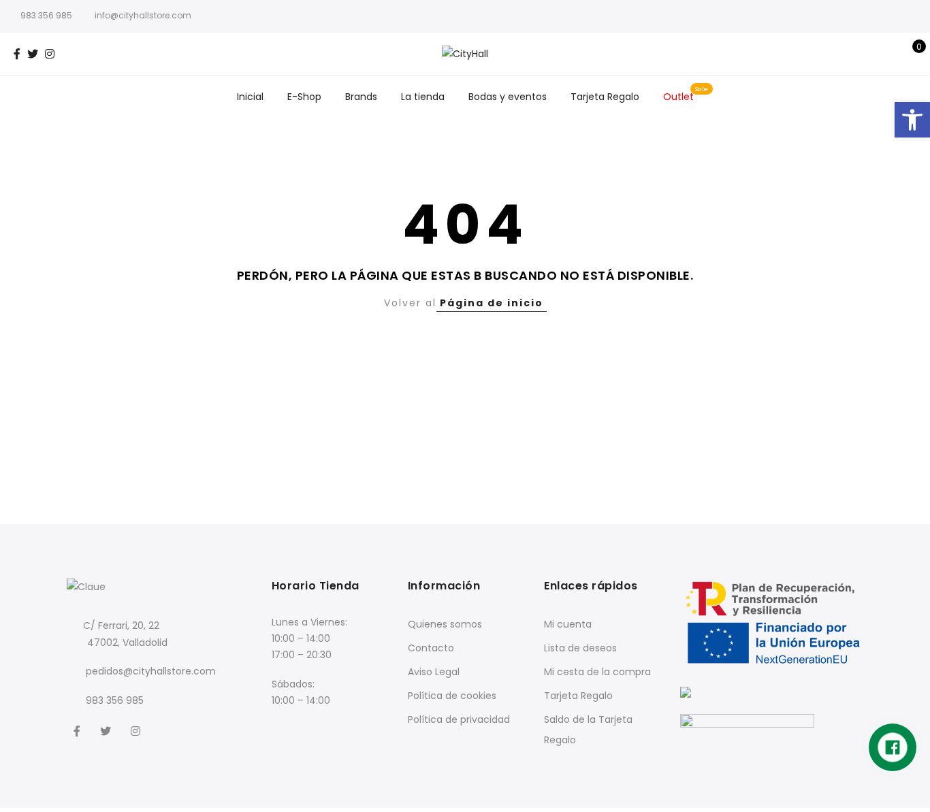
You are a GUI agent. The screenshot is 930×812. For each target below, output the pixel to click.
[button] (912, 119)
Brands (361, 96)
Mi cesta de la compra (597, 672)
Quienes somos (445, 624)
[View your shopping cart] (909, 53)
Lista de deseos (580, 648)
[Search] (867, 53)
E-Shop (304, 96)
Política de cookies (452, 695)
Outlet (678, 96)
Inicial (250, 96)
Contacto (431, 648)
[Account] (888, 53)
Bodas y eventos (507, 96)
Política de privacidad (459, 719)
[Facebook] (79, 730)
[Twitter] (107, 730)
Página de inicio (491, 303)
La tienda (423, 96)
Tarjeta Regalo (605, 96)
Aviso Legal (434, 672)
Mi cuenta (568, 624)
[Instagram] (137, 730)
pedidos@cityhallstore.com (151, 671)
